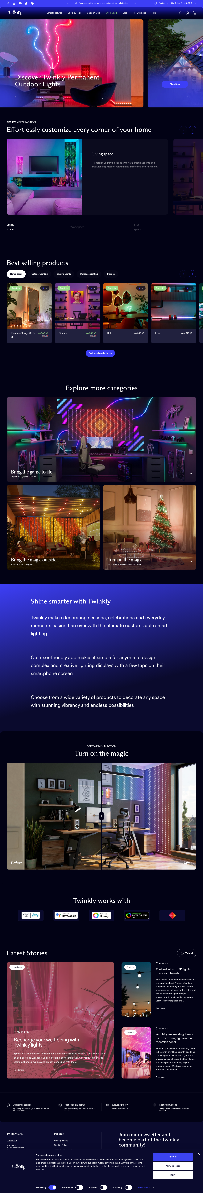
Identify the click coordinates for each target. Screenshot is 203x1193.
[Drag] (101, 816)
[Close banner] (199, 1154)
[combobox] (161, 3)
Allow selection (173, 1166)
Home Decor (17, 967)
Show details (144, 1187)
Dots (109, 333)
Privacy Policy (61, 1140)
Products (130, 1032)
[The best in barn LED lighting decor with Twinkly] (136, 989)
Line (157, 333)
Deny (172, 1175)
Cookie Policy (61, 1145)
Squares (63, 333)
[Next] (135, 3)
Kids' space (138, 227)
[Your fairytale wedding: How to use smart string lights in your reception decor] (136, 1053)
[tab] (16, 274)
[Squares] (77, 306)
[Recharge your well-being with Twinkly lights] (60, 1020)
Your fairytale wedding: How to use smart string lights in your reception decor (175, 1038)
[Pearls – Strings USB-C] (29, 306)
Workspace (77, 228)
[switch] (79, 1187)
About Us (12, 1140)
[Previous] (67, 3)
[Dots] (125, 306)
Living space (10, 227)
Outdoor (130, 967)
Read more (19, 1070)
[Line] (173, 306)
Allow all (173, 1157)
